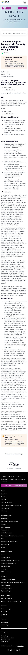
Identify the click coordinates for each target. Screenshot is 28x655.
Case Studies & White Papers (8, 579)
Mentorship (4, 518)
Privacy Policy (4, 632)
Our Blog (3, 612)
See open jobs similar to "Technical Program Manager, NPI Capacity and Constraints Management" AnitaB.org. (15, 65)
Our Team (3, 499)
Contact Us (4, 622)
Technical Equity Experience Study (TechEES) (12, 582)
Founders (3, 524)
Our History (4, 497)
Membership (4, 530)
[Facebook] (6, 8)
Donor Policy (4, 641)
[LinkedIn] (10, 8)
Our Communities (5, 566)
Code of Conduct (5, 640)
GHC (2, 547)
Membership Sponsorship (7, 563)
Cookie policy (18, 468)
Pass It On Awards (5, 598)
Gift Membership (5, 572)
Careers (3, 511)
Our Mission (4, 494)
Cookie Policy (4, 636)
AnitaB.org (21, 646)
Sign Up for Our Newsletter (13, 485)
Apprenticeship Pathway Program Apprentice (12, 536)
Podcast (3, 614)
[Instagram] (3, 8)
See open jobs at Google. (11, 61)
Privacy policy (10, 468)
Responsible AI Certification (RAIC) (9, 541)
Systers (3, 569)
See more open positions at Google (14, 454)
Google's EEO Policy (17, 394)
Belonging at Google (13, 398)
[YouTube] (14, 650)
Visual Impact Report (6, 588)
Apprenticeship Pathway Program (9, 521)
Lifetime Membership (6, 533)
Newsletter (4, 625)
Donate (3, 555)
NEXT (2, 538)
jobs (9, 33)
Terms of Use (4, 634)
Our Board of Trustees (6, 502)
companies (16, 33)
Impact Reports (5, 585)
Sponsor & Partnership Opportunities (10, 560)
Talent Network (5, 527)
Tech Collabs (4, 544)
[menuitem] (15, 87)
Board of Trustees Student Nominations (11, 505)
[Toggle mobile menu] (24, 2)
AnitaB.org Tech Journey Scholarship (10, 601)
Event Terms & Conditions (7, 638)
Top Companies (5, 591)
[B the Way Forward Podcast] (20, 650)
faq (22, 8)
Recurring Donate (5, 557)
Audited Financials (5, 508)
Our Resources (5, 609)
